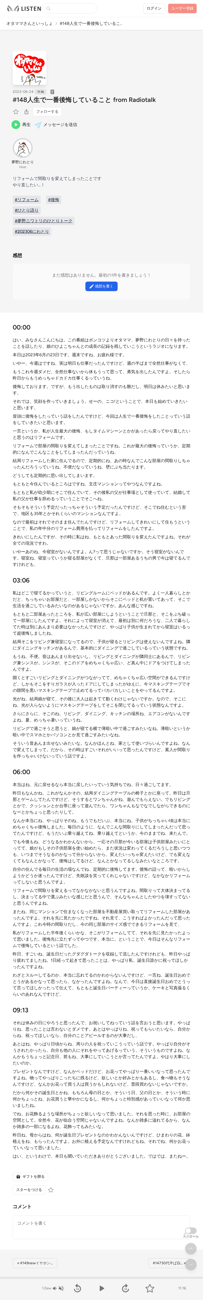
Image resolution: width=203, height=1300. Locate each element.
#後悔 (53, 199)
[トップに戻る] (191, 1248)
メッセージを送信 (60, 124)
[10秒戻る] (77, 1288)
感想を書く (104, 286)
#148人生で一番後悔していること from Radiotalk (84, 99)
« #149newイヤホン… (35, 1263)
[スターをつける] (16, 112)
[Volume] (58, 1288)
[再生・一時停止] (101, 1288)
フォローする (47, 111)
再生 (26, 124)
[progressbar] (101, 1278)
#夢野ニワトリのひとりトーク (43, 220)
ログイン (154, 8)
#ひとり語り (27, 210)
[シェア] (26, 111)
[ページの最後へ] (191, 1264)
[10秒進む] (126, 1288)
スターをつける (29, 1190)
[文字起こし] (52, 91)
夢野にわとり (23, 162)
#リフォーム (27, 199)
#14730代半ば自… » (169, 1263)
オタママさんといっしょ (29, 23)
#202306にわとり (32, 231)
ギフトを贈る (33, 1176)
